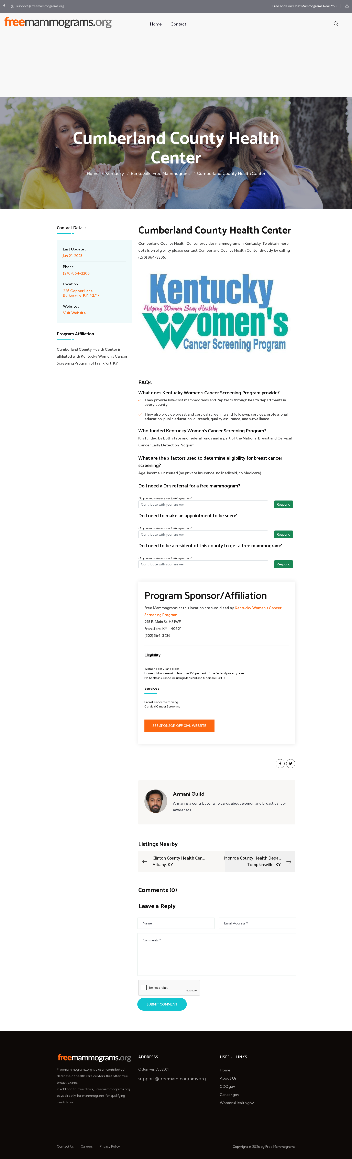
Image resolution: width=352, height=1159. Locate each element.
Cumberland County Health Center (231, 173)
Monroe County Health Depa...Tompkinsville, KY (252, 861)
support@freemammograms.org (40, 6)
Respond (283, 504)
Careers (87, 1146)
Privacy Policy (110, 1146)
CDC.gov (227, 1086)
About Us (228, 1078)
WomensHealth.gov (237, 1102)
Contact (178, 24)
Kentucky (114, 173)
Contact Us (65, 1146)
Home (156, 24)
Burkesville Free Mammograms (160, 173)
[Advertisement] (176, 66)
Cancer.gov (229, 1094)
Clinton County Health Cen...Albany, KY (179, 861)
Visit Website (74, 312)
